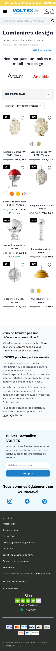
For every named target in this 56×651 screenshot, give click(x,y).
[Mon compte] (46, 11)
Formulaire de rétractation (15, 561)
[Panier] (52, 11)
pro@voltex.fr (14, 415)
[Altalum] (15, 76)
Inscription (28, 473)
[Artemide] (41, 76)
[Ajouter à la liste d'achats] (23, 118)
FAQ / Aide (7, 549)
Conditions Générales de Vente (17, 555)
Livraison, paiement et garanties (18, 542)
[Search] (53, 21)
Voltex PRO (8, 536)
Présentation (8, 524)
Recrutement (9, 567)
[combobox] (28, 21)
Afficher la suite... (43, 50)
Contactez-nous (10, 530)
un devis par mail (28, 350)
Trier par (9, 106)
